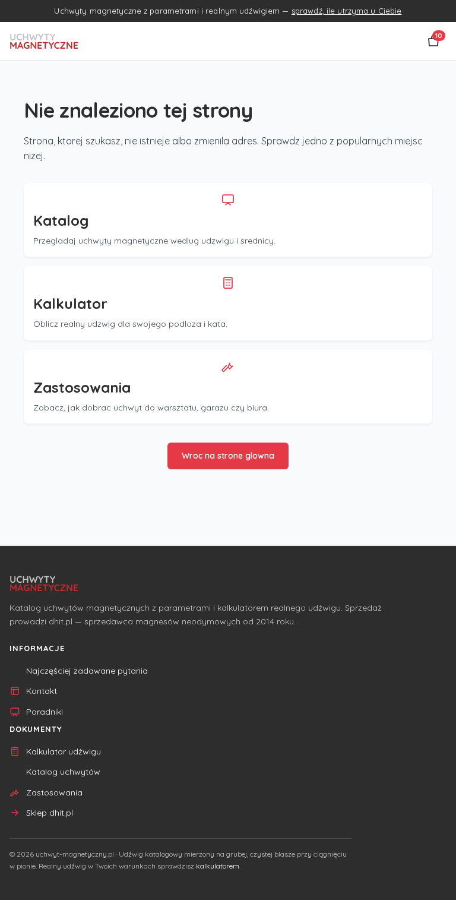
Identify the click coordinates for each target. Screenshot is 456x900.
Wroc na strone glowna (228, 455)
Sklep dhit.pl (49, 812)
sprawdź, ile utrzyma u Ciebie (347, 10)
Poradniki (44, 711)
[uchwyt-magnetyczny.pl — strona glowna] (44, 40)
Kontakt (41, 691)
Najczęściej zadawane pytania (87, 670)
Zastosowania (54, 792)
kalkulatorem (217, 865)
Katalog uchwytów (63, 771)
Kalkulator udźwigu (63, 751)
